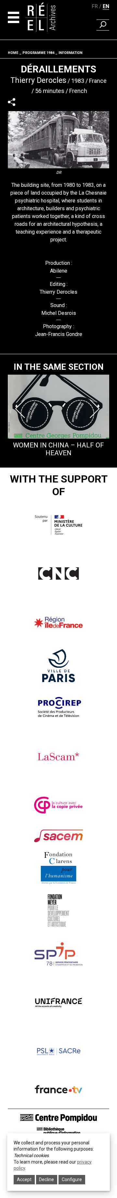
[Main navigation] (13, 17)
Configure (72, 1179)
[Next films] (95, 408)
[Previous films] (21, 408)
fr (95, 6)
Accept (24, 1179)
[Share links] (11, 102)
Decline (46, 1179)
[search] (103, 25)
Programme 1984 (38, 53)
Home (13, 53)
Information (70, 53)
